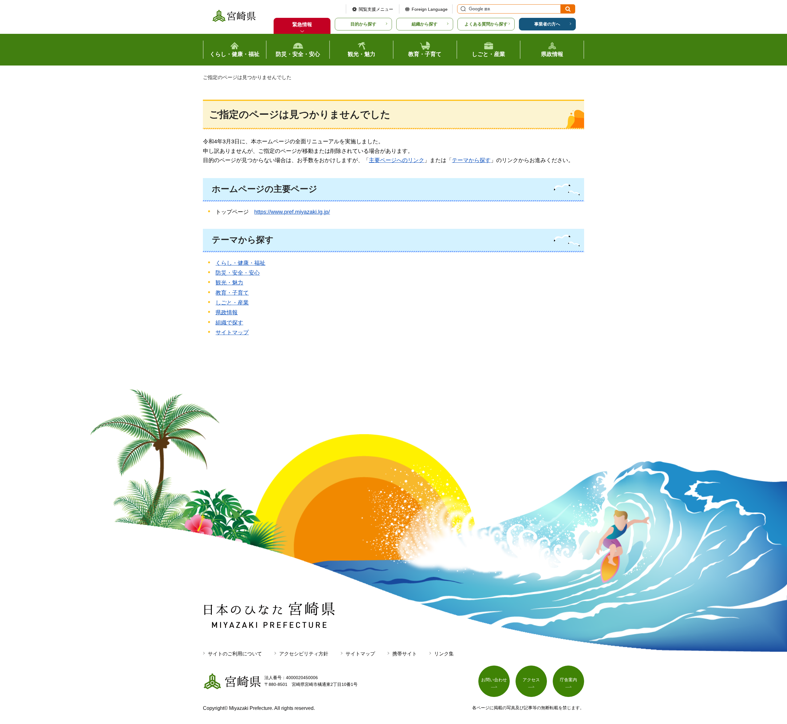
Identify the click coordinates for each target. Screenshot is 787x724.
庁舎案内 (568, 679)
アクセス (531, 679)
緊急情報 (302, 24)
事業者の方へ (547, 24)
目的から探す (363, 24)
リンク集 (444, 653)
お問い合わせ (494, 679)
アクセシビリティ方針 (303, 653)
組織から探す (424, 24)
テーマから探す (471, 160)
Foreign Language (430, 9)
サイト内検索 (462, 9)
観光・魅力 (229, 283)
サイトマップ (232, 332)
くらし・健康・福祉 (240, 263)
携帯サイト (404, 653)
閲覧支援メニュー (376, 9)
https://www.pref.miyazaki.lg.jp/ (292, 212)
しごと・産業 (232, 303)
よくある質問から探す (486, 24)
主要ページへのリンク (396, 160)
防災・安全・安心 (238, 273)
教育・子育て (232, 293)
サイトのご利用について (235, 653)
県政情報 (227, 312)
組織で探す (229, 323)
